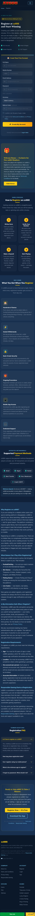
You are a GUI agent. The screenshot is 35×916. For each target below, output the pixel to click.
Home (2, 8)
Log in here (25, 132)
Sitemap (3, 893)
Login (21, 871)
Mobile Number (7, 70)
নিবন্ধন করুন (12, 914)
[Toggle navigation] (30, 3)
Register (22, 869)
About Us (3, 869)
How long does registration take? (13, 756)
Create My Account (18, 124)
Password (6, 86)
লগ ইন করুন (30, 914)
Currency (5, 97)
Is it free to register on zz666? (12, 739)
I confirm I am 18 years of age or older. (15, 113)
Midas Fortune (24, 904)
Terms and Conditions (18, 116)
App (21, 874)
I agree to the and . (18, 117)
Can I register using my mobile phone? (15, 762)
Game (2, 887)
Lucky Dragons (24, 896)
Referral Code (10, 105)
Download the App (17, 816)
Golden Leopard (24, 893)
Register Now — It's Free (17, 810)
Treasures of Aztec (25, 890)
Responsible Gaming (7, 714)
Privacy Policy (17, 624)
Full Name (5, 62)
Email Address (7, 78)
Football (22, 887)
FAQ (2, 890)
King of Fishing (24, 901)
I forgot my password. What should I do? (15, 773)
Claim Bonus (10, 183)
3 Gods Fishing (24, 899)
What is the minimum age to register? (14, 767)
